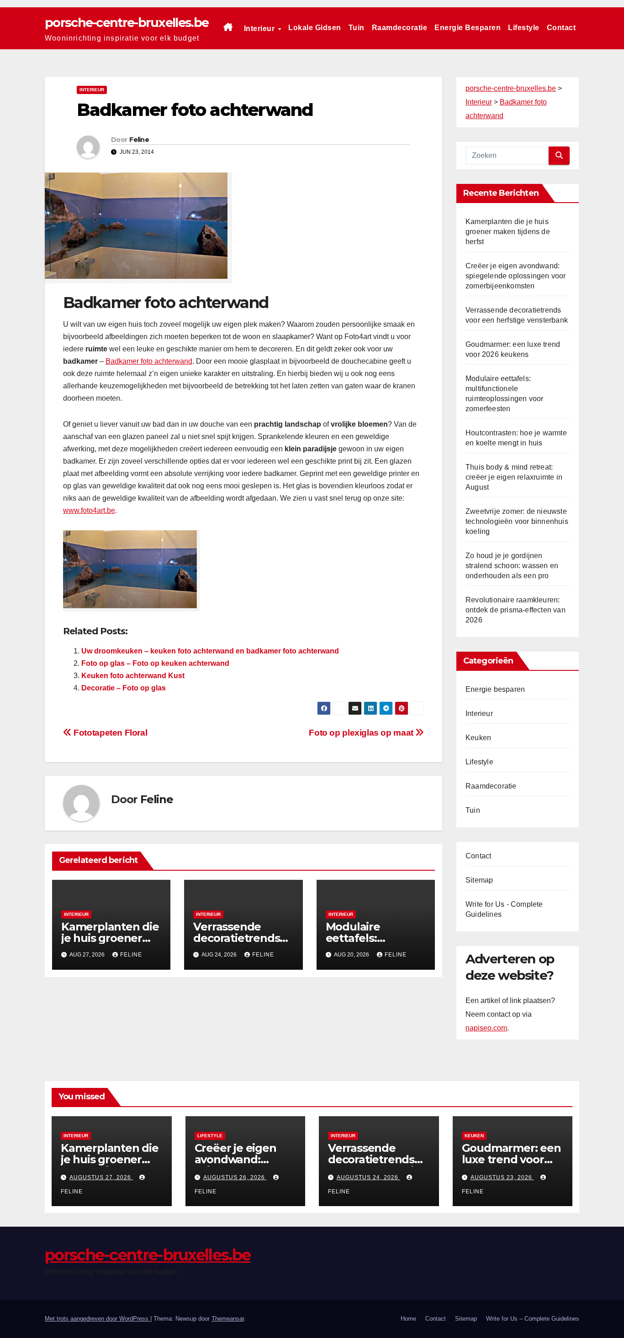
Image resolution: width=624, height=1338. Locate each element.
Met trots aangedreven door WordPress (97, 1318)
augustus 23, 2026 (502, 1177)
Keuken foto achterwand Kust (133, 675)
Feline (139, 140)
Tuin (357, 27)
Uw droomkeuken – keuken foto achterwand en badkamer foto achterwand (210, 651)
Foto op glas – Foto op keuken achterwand (155, 663)
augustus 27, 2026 (101, 1177)
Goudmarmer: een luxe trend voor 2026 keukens (511, 1159)
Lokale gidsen (314, 27)
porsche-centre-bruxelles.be (126, 22)
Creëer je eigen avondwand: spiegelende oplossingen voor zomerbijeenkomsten (515, 276)
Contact (561, 27)
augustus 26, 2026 (235, 1177)
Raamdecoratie (400, 27)
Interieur (260, 28)
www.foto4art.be (89, 510)
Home (408, 1318)
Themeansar (228, 1318)
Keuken (478, 738)
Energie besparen (467, 27)
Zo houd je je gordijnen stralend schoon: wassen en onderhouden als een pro (511, 566)
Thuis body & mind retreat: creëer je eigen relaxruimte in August (513, 477)
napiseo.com (486, 1028)
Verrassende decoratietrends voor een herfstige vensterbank (377, 1165)
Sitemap (479, 880)
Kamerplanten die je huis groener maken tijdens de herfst (507, 232)
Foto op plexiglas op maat (362, 732)
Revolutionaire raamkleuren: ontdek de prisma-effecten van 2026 (515, 610)
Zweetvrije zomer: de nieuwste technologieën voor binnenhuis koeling (516, 521)
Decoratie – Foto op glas (123, 688)
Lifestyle (523, 27)
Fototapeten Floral (109, 732)
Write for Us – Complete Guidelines (532, 1318)
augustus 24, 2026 (368, 1177)
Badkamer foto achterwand (149, 361)
